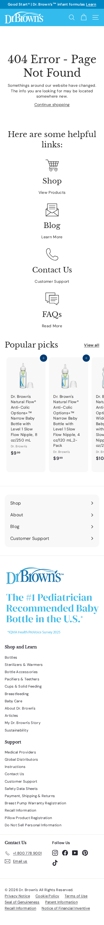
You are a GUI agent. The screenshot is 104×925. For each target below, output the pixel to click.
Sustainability (16, 730)
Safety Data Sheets (21, 788)
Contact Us (14, 774)
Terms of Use (76, 896)
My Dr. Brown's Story (22, 722)
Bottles (11, 657)
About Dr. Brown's (20, 708)
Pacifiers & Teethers (22, 679)
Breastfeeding (17, 693)
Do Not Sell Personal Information (33, 825)
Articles (11, 715)
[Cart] (83, 17)
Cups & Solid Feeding (23, 686)
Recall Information (20, 810)
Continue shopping (52, 104)
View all (91, 345)
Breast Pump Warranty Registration (35, 803)
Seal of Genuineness (22, 902)
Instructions (15, 766)
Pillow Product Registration (28, 817)
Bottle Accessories (21, 671)
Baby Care (13, 701)
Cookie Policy (47, 896)
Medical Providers (20, 752)
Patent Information (61, 902)
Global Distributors (21, 759)
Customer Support (52, 281)
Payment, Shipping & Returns (30, 795)
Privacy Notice (17, 896)
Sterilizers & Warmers (24, 664)
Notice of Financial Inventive (66, 908)
